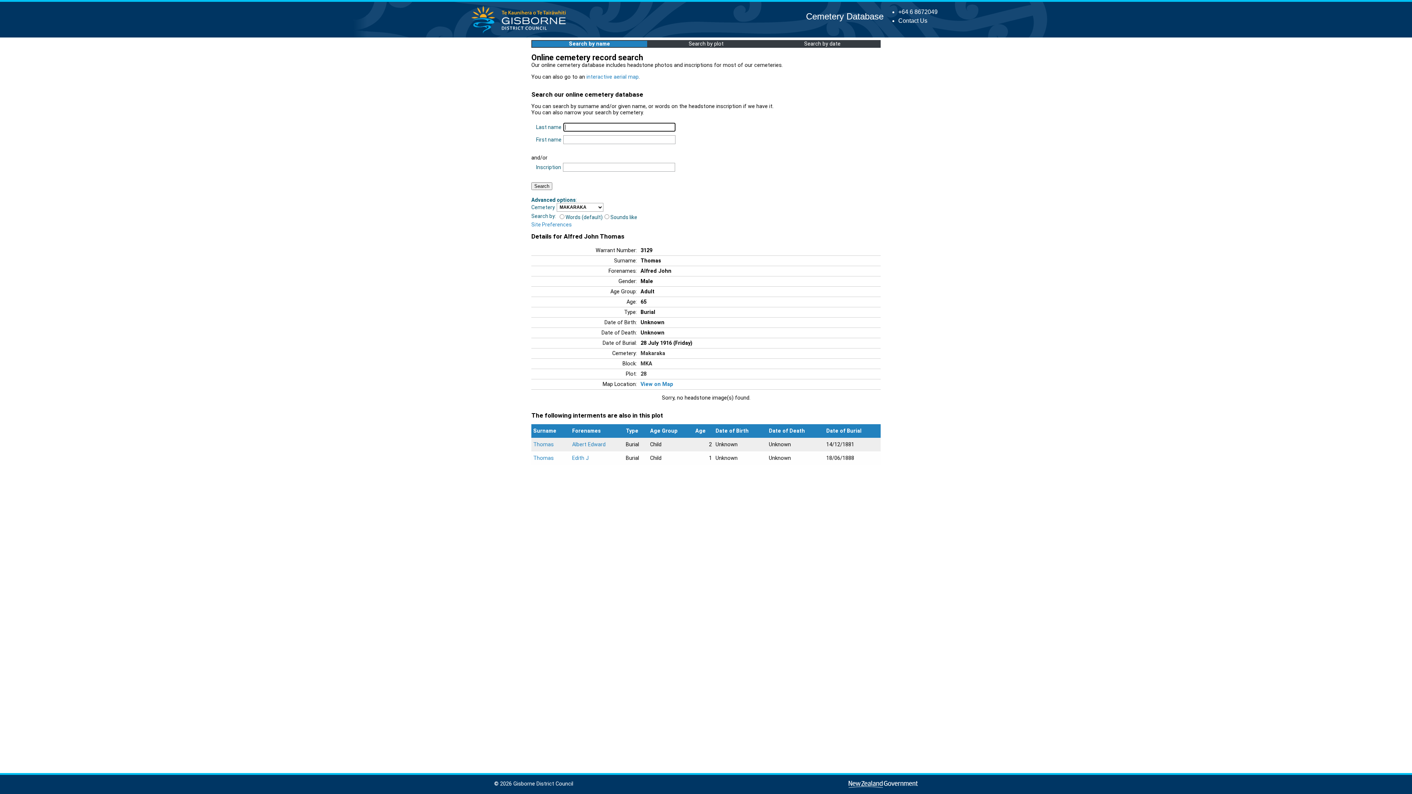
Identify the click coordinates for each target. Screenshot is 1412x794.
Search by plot (706, 44)
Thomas (543, 444)
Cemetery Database (845, 16)
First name (548, 140)
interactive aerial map (612, 77)
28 (643, 374)
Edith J (580, 458)
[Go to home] (521, 33)
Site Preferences (551, 225)
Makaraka (653, 353)
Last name (548, 127)
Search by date (822, 44)
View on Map (657, 384)
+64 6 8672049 (918, 12)
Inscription (548, 167)
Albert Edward (589, 444)
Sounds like (623, 217)
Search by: (543, 216)
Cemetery (543, 207)
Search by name (589, 44)
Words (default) (584, 217)
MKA (646, 364)
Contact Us (912, 21)
